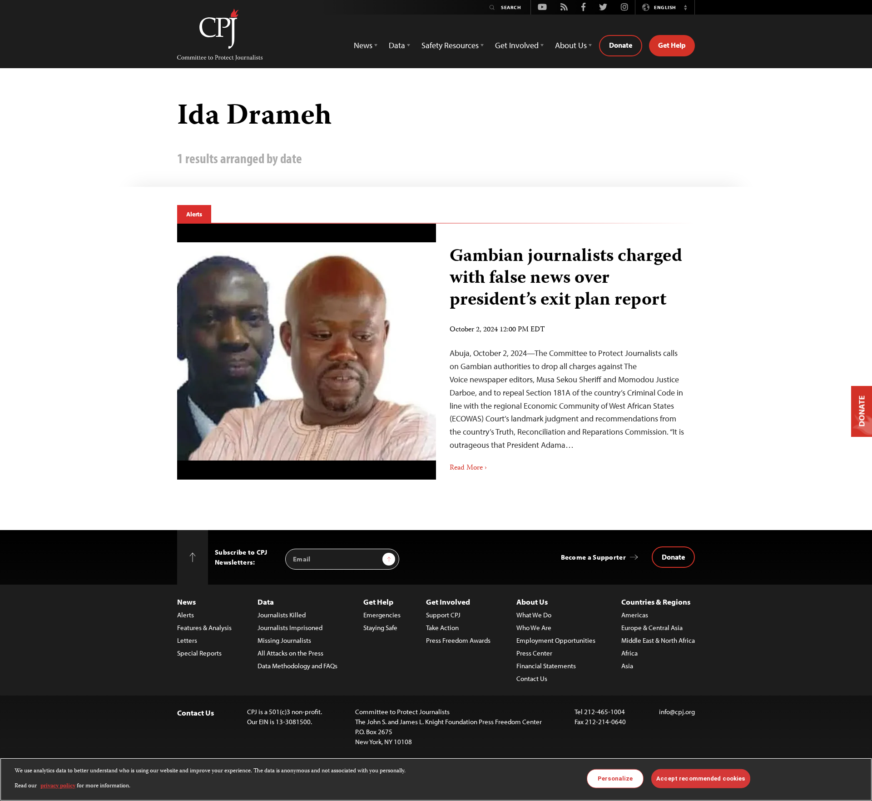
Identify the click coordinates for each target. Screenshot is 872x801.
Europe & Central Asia (652, 627)
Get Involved (448, 601)
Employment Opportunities (555, 640)
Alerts (194, 214)
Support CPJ (443, 615)
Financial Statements (546, 665)
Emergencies (382, 615)
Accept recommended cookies (700, 778)
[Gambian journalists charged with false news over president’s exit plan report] (306, 351)
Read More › (468, 468)
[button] (685, 7)
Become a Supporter (593, 557)
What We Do (533, 615)
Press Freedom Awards (458, 640)
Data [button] (397, 45)
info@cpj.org (677, 711)
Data (266, 601)
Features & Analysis (204, 627)
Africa (629, 653)
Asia (627, 665)
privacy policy (57, 786)
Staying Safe (380, 627)
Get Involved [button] (517, 45)
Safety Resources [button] (450, 45)
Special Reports (199, 653)
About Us (532, 601)
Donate (620, 45)
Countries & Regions (655, 601)
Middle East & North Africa (658, 640)
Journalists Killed (282, 615)
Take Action (442, 627)
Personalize (615, 778)
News (186, 601)
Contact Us (531, 678)
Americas (634, 615)
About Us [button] (571, 45)
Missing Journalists (284, 640)
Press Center (534, 653)
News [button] (363, 45)
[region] (436, 779)
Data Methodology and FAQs (297, 665)
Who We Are (533, 627)
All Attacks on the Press (290, 653)
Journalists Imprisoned (290, 627)
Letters (187, 640)
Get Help (672, 45)
